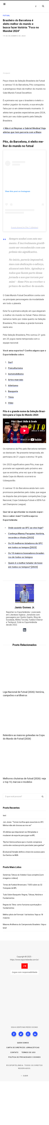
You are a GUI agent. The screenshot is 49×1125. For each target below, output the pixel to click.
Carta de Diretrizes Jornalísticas (23, 1047)
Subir (25, 1076)
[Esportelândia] (18, 6)
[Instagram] (28, 1034)
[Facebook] (13, 1034)
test (4, 815)
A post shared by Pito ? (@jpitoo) (24, 227)
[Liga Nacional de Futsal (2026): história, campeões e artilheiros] (24, 672)
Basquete (13, 391)
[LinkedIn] (35, 1034)
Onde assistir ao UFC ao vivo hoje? (25, 527)
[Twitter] (21, 1034)
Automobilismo (16, 374)
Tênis (11, 397)
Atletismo (13, 385)
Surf (10, 362)
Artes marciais (15, 379)
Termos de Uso (29, 1052)
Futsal (6, 15)
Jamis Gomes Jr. (25, 607)
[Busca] (41, 6)
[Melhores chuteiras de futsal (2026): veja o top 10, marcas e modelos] (24, 759)
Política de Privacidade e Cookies (24, 1057)
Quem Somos (23, 1043)
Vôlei (10, 403)
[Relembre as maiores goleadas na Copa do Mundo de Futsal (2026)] (24, 715)
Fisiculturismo (15, 368)
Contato (14, 1052)
